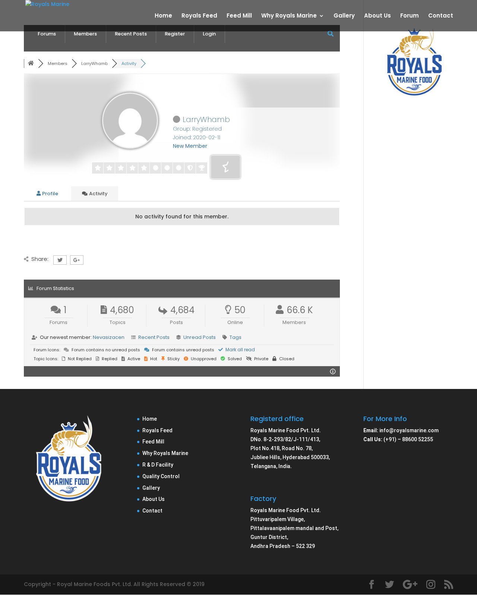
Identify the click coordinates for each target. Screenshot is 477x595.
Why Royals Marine (289, 16)
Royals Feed (199, 16)
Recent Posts (131, 33)
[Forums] (31, 63)
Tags (235, 337)
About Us (377, 16)
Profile (49, 193)
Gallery (344, 16)
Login (209, 33)
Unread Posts (199, 337)
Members (85, 33)
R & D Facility (157, 465)
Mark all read (239, 349)
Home (163, 16)
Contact (440, 16)
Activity (98, 193)
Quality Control (161, 476)
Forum (409, 16)
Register (175, 33)
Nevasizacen (108, 337)
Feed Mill (239, 16)
